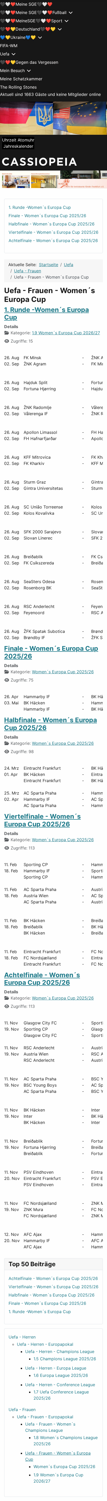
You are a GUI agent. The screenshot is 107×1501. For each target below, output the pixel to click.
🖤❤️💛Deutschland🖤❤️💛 (28, 29)
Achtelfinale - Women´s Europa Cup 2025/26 (42, 979)
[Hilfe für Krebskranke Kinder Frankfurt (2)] (53, 179)
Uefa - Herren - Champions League (59, 1351)
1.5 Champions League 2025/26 (65, 1358)
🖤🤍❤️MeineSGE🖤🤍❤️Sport (31, 20)
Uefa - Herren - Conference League (60, 1384)
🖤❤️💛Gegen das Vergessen (29, 62)
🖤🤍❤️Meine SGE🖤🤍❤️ (26, 4)
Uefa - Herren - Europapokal (45, 1344)
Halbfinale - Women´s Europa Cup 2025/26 (50, 724)
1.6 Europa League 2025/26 (61, 1375)
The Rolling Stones (18, 87)
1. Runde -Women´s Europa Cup (46, 313)
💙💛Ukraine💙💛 (18, 37)
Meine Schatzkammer (21, 78)
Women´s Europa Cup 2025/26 (63, 671)
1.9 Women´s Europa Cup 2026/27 (66, 332)
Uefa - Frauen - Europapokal (45, 1416)
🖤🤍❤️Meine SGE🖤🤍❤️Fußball (33, 12)
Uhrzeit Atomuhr (18, 140)
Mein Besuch (12, 70)
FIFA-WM (8, 45)
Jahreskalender (18, 146)
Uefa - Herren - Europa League (55, 1368)
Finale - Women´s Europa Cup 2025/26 (51, 652)
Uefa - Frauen (22, 1409)
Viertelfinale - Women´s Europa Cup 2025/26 (42, 820)
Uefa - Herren (22, 1337)
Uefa (4, 53)
